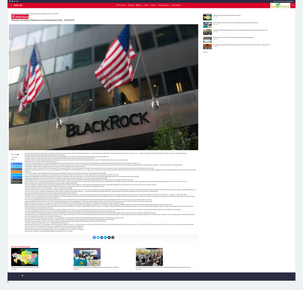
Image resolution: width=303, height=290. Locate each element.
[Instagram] (9, 278)
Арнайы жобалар (164, 5)
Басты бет (15, 13)
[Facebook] (94, 237)
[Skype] (105, 237)
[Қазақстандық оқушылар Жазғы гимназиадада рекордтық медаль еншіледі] (87, 265)
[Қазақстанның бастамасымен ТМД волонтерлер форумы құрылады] (207, 42)
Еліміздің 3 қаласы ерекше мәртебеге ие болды (25, 267)
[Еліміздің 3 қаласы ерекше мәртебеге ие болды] (24, 265)
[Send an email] (18, 154)
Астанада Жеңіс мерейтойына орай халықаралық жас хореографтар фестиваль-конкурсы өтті (241, 45)
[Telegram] (9, 280)
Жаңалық (131, 5)
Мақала (139, 5)
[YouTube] (9, 276)
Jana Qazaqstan (176, 5)
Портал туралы (121, 5)
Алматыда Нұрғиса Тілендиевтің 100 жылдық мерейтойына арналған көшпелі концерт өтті (163, 267)
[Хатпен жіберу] (109, 237)
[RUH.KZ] (17, 5)
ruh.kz (15, 154)
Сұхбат (146, 5)
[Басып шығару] (112, 237)
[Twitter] (98, 237)
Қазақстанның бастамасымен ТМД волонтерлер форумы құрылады (233, 37)
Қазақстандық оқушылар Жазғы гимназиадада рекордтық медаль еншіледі (96, 267)
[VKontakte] (101, 237)
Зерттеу (154, 5)
